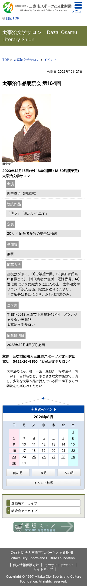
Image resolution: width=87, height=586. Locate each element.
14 (63, 444)
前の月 (18, 473)
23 (14, 457)
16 (14, 450)
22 (73, 450)
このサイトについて (59, 565)
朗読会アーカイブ (24, 511)
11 (33, 444)
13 (53, 444)
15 (73, 444)
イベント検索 (43, 483)
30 (14, 463)
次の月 (69, 473)
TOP (5, 60)
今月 (43, 473)
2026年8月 (43, 417)
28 (63, 457)
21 (63, 450)
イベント (50, 60)
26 (44, 457)
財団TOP (12, 18)
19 (43, 450)
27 (53, 457)
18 (34, 450)
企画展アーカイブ (24, 503)
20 (53, 450)
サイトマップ (43, 569)
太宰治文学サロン (26, 60)
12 (43, 444)
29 (73, 457)
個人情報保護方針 (26, 565)
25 (34, 457)
